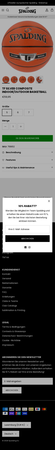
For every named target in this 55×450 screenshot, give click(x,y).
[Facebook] (26, 247)
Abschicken (27, 238)
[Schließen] (49, 201)
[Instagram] (29, 247)
